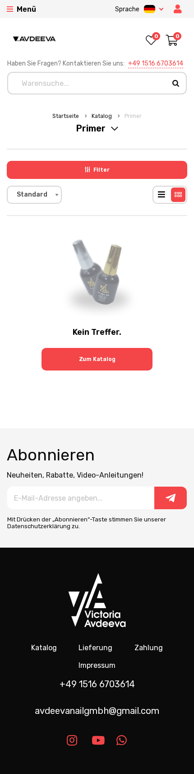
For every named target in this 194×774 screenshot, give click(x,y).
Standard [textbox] (32, 194)
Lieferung (95, 647)
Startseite (66, 116)
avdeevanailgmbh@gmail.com (97, 710)
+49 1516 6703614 (155, 63)
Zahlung (148, 647)
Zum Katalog (97, 359)
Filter (101, 170)
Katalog (102, 116)
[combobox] (34, 195)
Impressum (97, 665)
